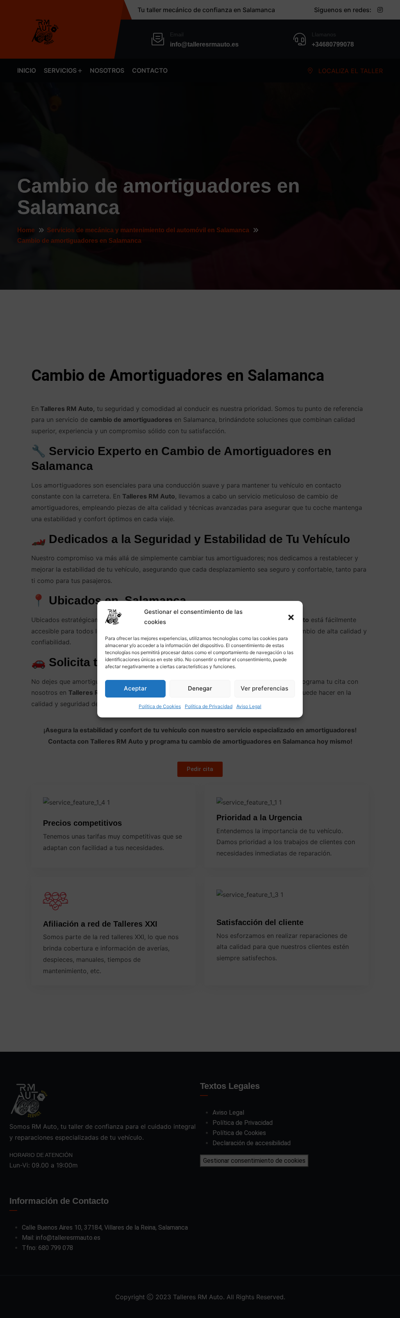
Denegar (200, 688)
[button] (291, 617)
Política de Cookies (160, 706)
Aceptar (135, 688)
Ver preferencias (264, 688)
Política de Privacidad (208, 706)
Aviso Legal (248, 706)
